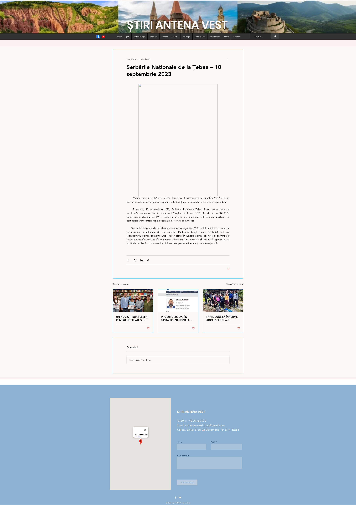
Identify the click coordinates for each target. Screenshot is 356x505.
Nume (179, 442)
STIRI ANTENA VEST (191, 412)
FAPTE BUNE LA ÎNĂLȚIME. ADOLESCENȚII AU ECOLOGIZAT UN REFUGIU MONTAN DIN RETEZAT (222, 318)
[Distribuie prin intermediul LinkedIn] (141, 260)
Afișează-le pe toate (234, 284)
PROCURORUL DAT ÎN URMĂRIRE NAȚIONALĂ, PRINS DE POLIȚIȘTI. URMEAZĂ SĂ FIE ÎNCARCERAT (175, 318)
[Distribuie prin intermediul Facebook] (128, 260)
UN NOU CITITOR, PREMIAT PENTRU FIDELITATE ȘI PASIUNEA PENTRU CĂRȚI (132, 318)
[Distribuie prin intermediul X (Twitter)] (134, 260)
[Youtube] (103, 36)
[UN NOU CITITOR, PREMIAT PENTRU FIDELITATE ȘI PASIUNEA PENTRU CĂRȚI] (133, 300)
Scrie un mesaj (183, 456)
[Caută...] (275, 36)
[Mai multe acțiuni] (227, 59)
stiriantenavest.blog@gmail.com (205, 425)
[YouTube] (179, 497)
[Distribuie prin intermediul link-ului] (148, 260)
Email (213, 442)
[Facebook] (98, 36)
